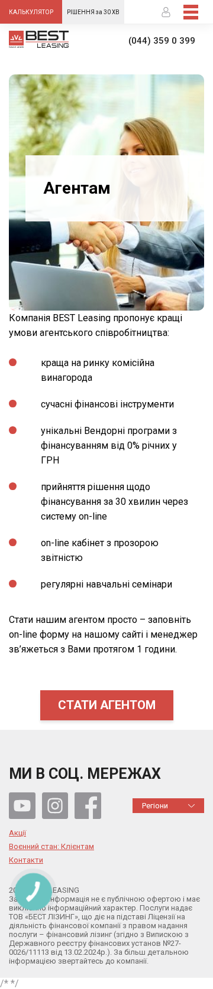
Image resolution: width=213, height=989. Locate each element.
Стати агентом (107, 705)
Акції (17, 833)
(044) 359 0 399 (161, 41)
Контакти (26, 860)
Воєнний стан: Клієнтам (51, 847)
